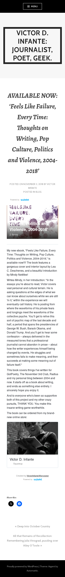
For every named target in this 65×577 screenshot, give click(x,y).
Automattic (32, 570)
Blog (39, 191)
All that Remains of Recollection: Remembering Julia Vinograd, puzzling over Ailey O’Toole (32, 540)
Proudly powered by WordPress (22, 566)
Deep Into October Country (33, 526)
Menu (34, 6)
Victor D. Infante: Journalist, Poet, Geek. (32, 45)
